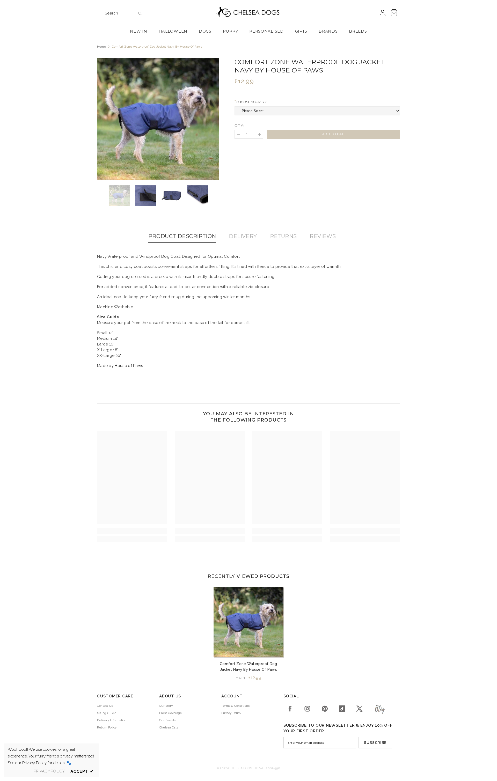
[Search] (123, 13)
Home (101, 46)
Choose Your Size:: (253, 102)
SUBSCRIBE (375, 743)
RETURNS (283, 236)
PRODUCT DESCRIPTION (182, 236)
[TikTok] (342, 708)
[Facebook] (290, 708)
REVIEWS (323, 236)
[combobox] (119, 13)
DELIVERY (243, 236)
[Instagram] (307, 708)
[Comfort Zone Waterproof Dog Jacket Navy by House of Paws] (248, 622)
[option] (158, 119)
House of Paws (129, 365)
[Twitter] (359, 708)
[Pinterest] (324, 708)
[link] (132, 531)
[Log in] (382, 13)
